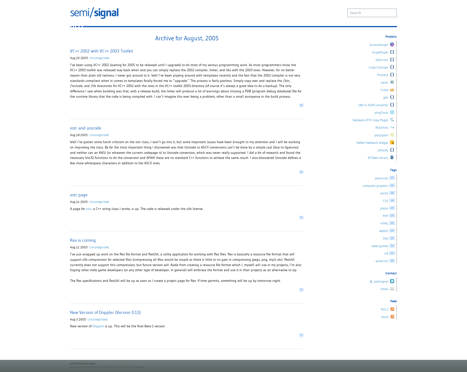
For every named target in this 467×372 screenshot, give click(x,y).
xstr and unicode (85, 128)
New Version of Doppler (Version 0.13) (105, 312)
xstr (88, 209)
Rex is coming (83, 240)
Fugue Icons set (125, 367)
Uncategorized (99, 58)
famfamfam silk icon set (97, 367)
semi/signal (94, 13)
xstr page (79, 195)
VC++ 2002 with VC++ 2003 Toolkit (101, 51)
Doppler (98, 326)
